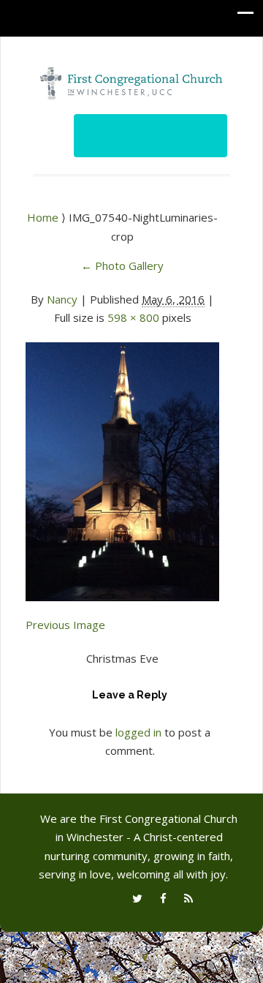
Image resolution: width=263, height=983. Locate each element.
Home (44, 217)
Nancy (62, 299)
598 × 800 (133, 317)
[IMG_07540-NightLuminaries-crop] (122, 463)
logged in (138, 732)
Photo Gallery (122, 265)
